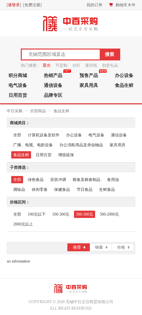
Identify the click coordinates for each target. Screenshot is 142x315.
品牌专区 (53, 95)
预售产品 (89, 75)
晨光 (47, 65)
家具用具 (89, 85)
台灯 (76, 65)
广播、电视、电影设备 (33, 145)
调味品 (19, 189)
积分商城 (18, 75)
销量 (99, 247)
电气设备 (18, 85)
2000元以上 (23, 224)
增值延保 (66, 155)
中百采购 (14, 111)
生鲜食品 (107, 189)
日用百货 (18, 95)
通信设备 (53, 85)
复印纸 (91, 65)
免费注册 (32, 5)
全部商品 (38, 111)
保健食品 (62, 189)
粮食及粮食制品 (86, 179)
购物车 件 (125, 5)
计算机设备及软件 (43, 135)
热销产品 (53, 75)
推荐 (77, 247)
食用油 (113, 179)
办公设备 (74, 135)
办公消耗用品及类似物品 (81, 145)
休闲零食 (40, 189)
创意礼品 (110, 65)
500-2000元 (109, 214)
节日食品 (84, 189)
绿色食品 (36, 179)
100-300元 (60, 214)
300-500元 (84, 214)
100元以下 (37, 214)
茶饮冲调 (58, 179)
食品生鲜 (61, 111)
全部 (17, 135)
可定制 (61, 65)
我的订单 (94, 5)
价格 (121, 247)
